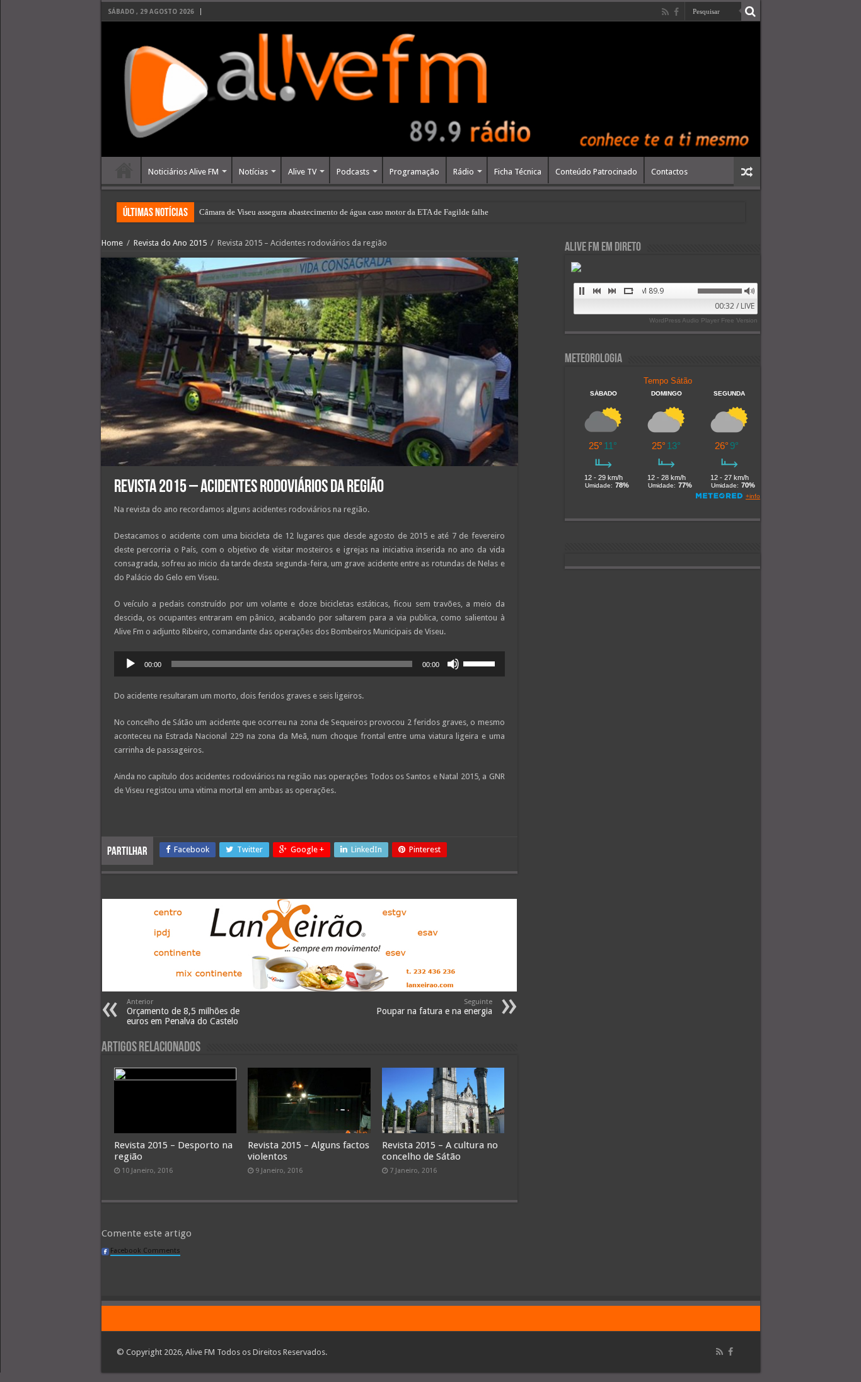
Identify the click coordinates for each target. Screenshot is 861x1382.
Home (124, 170)
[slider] (481, 662)
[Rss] (665, 12)
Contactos (669, 171)
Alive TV (302, 171)
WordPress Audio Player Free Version (703, 320)
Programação (414, 171)
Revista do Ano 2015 (170, 243)
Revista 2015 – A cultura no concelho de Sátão (440, 1150)
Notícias (253, 171)
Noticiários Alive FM (183, 171)
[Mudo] (453, 664)
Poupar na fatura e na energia (434, 1007)
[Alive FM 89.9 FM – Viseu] (430, 89)
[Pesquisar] (750, 11)
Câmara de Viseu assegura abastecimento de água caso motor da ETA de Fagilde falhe (343, 212)
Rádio (463, 171)
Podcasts (353, 171)
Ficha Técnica (517, 171)
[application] (309, 664)
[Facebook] (676, 12)
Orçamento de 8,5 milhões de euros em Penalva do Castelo (183, 1012)
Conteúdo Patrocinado (596, 171)
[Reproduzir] (130, 664)
